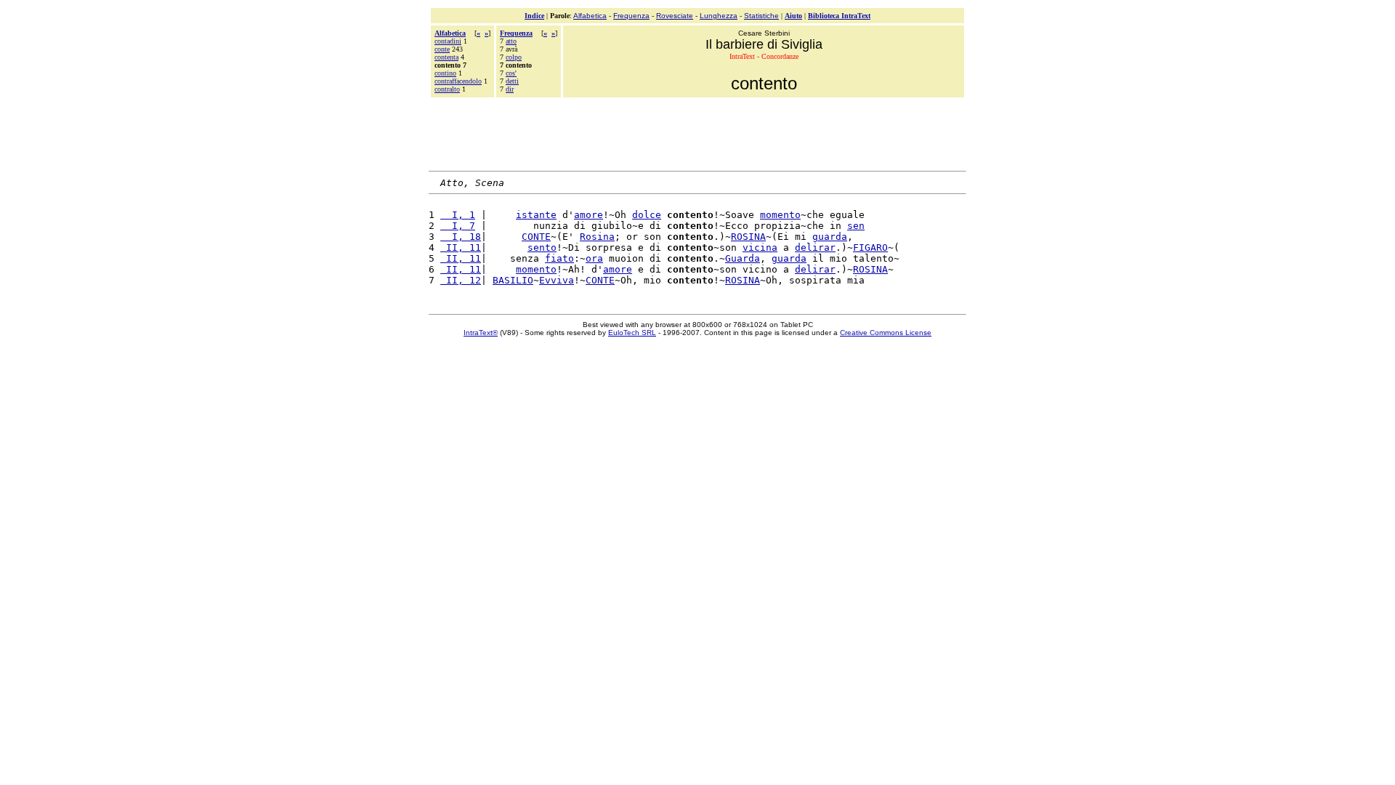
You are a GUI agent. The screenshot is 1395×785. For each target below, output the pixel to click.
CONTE (536, 236)
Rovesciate (674, 16)
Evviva (556, 280)
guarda (829, 236)
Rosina (597, 236)
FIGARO (870, 247)
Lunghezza (718, 16)
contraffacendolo (458, 81)
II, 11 (460, 247)
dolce (646, 214)
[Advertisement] (697, 132)
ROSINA (748, 236)
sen (856, 225)
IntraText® (481, 333)
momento (780, 214)
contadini (447, 41)
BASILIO (513, 280)
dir (510, 89)
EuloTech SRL (632, 333)
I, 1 (457, 214)
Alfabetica (590, 16)
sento (542, 247)
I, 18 (460, 236)
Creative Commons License (885, 333)
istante (536, 214)
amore (588, 214)
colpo (514, 57)
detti (512, 81)
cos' (511, 73)
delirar (815, 247)
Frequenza (631, 16)
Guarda (742, 258)
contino (445, 73)
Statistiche (761, 16)
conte (442, 49)
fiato (559, 258)
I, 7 (457, 225)
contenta (446, 57)
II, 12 (460, 280)
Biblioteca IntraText (839, 16)
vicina (760, 247)
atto (511, 41)
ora (594, 258)
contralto (447, 89)
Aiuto (793, 16)
